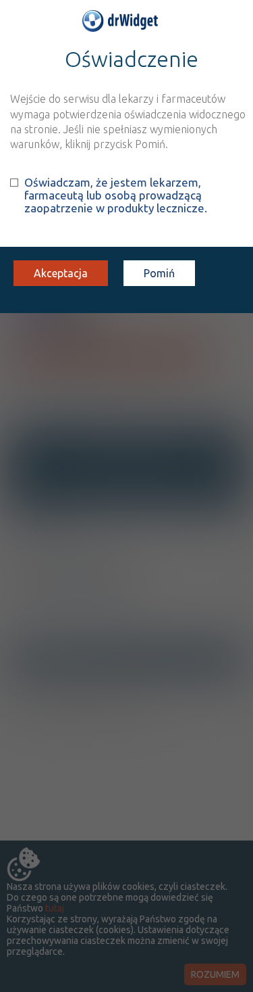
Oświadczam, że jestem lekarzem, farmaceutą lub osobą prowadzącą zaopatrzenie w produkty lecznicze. (115, 195)
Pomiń (159, 273)
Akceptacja (61, 273)
